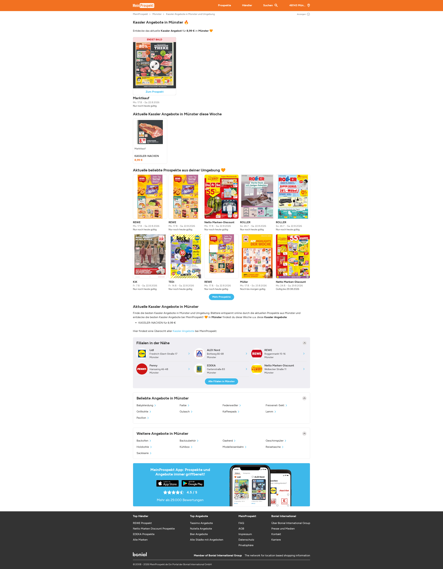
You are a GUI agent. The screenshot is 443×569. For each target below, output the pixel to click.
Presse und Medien (283, 528)
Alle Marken (140, 539)
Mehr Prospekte (221, 296)
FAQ (241, 523)
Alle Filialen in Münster (221, 381)
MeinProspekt (140, 14)
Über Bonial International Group (290, 523)
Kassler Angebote (183, 331)
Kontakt (276, 534)
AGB (241, 528)
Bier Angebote (199, 534)
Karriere (276, 539)
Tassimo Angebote (201, 523)
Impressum (245, 534)
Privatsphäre (246, 545)
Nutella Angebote (201, 528)
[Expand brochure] (154, 65)
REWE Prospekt (142, 523)
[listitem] (150, 141)
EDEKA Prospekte (144, 534)
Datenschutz (246, 539)
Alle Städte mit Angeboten (206, 539)
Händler (247, 5)
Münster (157, 14)
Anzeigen (301, 14)
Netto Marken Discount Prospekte (154, 528)
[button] (154, 72)
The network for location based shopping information (277, 555)
